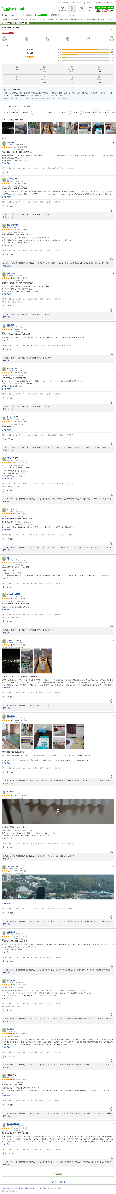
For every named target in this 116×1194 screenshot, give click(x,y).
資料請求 (57, 1188)
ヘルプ (58, 3)
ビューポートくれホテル (10, 27)
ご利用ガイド (67, 3)
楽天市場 (99, 3)
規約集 (50, 1188)
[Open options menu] (112, 142)
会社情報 (5, 1188)
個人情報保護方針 (17, 1188)
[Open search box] (4, 106)
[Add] (111, 28)
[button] (8, 128)
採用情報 (42, 1188)
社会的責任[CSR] (31, 1188)
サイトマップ (77, 3)
